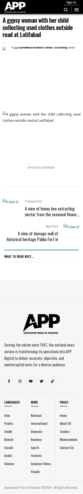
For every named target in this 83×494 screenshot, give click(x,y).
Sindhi (8, 431)
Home (63, 415)
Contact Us (67, 447)
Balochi (8, 439)
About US (65, 423)
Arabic (8, 455)
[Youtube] (30, 381)
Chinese (9, 463)
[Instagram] (19, 381)
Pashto (8, 423)
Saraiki (8, 447)
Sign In (71, 2)
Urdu (7, 415)
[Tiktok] (52, 381)
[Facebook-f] (9, 381)
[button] (66, 10)
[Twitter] (41, 381)
